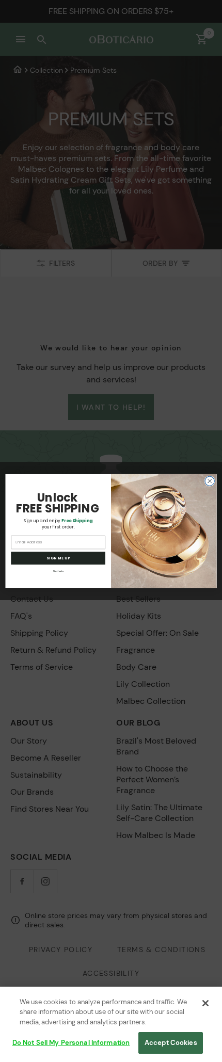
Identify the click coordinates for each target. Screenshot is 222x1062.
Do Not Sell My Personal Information (71, 1042)
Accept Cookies (171, 1042)
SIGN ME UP (58, 558)
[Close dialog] (209, 481)
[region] (111, 1024)
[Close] (205, 1003)
